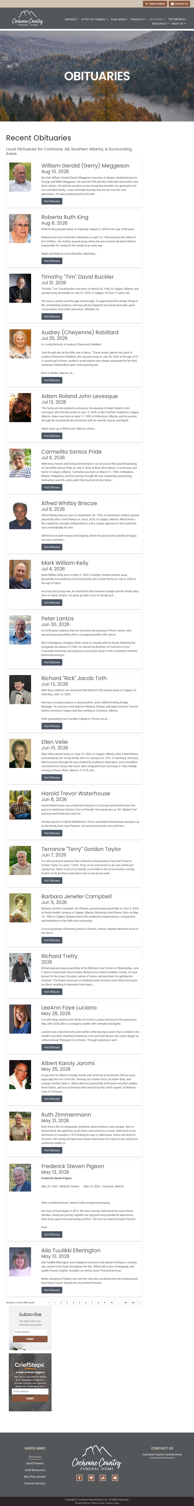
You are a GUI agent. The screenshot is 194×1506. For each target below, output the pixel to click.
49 (125, 1302)
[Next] (139, 1302)
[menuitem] (72, 19)
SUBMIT (30, 1339)
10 (111, 1302)
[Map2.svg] (102, 1478)
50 (133, 1302)
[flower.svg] (91, 1478)
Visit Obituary (52, 201)
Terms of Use (98, 1503)
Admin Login (112, 1503)
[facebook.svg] (79, 1478)
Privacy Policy (82, 1503)
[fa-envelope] (115, 1477)
